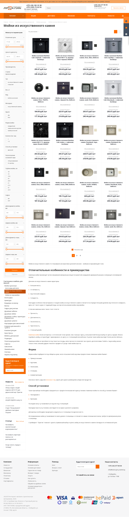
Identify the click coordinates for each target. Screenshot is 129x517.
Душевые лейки (10, 314)
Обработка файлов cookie (37, 484)
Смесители (8, 346)
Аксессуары (8, 298)
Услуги (30, 476)
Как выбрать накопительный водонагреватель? (11, 427)
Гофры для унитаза (11, 308)
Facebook (83, 479)
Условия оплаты (33, 465)
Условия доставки (34, 468)
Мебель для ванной (11, 336)
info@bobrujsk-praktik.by (116, 470)
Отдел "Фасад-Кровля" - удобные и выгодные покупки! (13, 410)
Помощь (55, 462)
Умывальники (9, 349)
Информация (33, 462)
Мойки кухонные (10, 286)
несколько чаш (51, 380)
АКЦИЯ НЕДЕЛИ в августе (13, 400)
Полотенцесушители (11, 341)
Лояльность (32, 481)
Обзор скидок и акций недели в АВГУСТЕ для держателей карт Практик (13, 390)
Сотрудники (8, 468)
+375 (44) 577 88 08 (100, 5)
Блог (53, 465)
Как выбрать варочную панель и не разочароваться (12, 437)
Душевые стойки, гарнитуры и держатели (14, 317)
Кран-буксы (8, 333)
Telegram (92, 479)
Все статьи (20, 421)
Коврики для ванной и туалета (12, 327)
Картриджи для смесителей (14, 323)
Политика (7, 476)
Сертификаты (8, 481)
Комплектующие (10, 330)
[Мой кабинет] (123, 16)
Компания (8, 462)
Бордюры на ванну (11, 303)
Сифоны (7, 344)
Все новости (19, 382)
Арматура (7, 300)
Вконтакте (78, 479)
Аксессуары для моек (12, 288)
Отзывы (6, 478)
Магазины (7, 473)
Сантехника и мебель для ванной (13, 282)
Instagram (88, 479)
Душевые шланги (10, 321)
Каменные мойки (34, 335)
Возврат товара (33, 473)
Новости (7, 465)
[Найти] (84, 8)
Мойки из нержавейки (12, 295)
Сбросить (14, 274)
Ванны (6, 306)
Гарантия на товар (34, 470)
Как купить (32, 478)
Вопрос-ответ (57, 468)
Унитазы (7, 352)
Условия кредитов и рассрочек (35, 487)
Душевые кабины (10, 311)
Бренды (55, 470)
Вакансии (7, 470)
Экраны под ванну (10, 354)
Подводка (8, 338)
